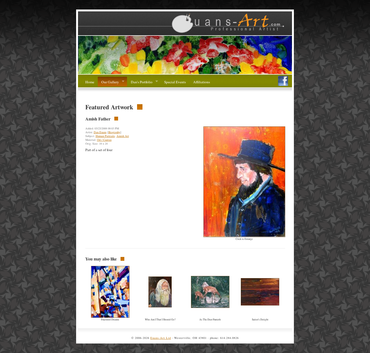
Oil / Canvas (104, 140)
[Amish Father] (244, 235)
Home (89, 81)
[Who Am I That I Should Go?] (160, 306)
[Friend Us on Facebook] (283, 84)
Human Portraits (105, 136)
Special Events (175, 81)
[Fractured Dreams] (110, 316)
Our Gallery (108, 82)
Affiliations (201, 81)
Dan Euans (100, 132)
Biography (114, 132)
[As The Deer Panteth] (210, 306)
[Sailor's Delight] (260, 304)
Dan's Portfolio (139, 82)
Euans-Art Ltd (160, 338)
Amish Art (122, 136)
